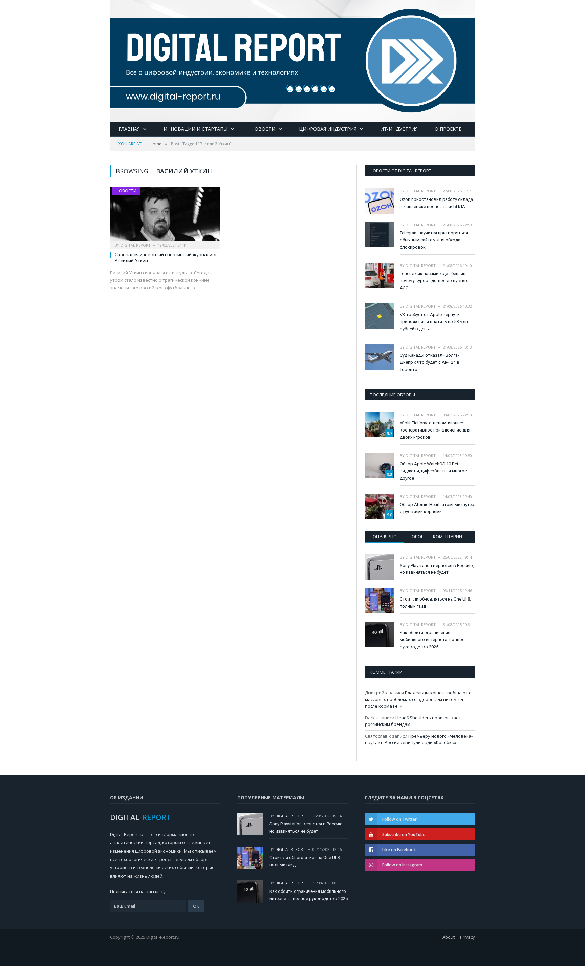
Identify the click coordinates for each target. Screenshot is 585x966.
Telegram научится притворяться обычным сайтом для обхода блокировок (434, 240)
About (448, 937)
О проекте (448, 129)
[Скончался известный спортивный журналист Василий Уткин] (165, 216)
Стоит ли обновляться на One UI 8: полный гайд (435, 602)
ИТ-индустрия (399, 129)
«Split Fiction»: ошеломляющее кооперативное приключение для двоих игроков (435, 430)
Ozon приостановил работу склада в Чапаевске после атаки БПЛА (436, 203)
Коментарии (447, 536)
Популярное (384, 536)
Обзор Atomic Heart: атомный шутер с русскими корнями (437, 508)
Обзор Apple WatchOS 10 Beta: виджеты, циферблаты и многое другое (433, 471)
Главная (129, 129)
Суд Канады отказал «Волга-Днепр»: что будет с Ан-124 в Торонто (429, 362)
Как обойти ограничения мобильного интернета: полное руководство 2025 (432, 639)
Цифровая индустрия (327, 129)
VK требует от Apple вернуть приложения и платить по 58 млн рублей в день (434, 321)
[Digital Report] (292, 59)
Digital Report (136, 245)
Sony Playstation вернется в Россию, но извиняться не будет (437, 569)
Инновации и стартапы (196, 129)
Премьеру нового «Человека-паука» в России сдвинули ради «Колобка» (419, 739)
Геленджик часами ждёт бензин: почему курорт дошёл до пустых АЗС (434, 280)
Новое (416, 536)
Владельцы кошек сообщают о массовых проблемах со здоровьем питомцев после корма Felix (418, 699)
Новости (263, 129)
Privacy (467, 937)
